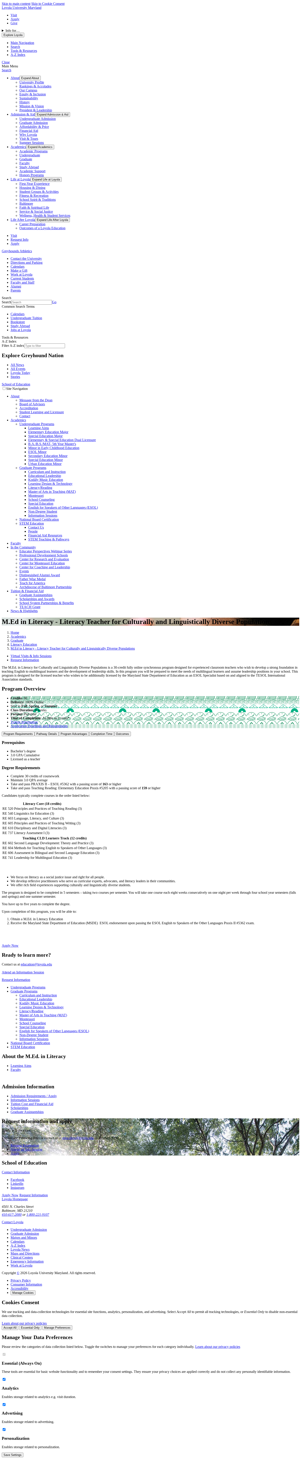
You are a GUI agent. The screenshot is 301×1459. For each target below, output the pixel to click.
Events (24, 571)
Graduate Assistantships (35, 595)
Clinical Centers (22, 1257)
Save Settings (13, 1455)
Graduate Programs (32, 468)
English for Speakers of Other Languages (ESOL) (63, 507)
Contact (24, 416)
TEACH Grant (29, 607)
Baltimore (26, 203)
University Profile (31, 82)
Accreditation (28, 408)
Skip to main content (16, 4)
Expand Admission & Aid (52, 114)
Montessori (36, 495)
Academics (18, 147)
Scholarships (19, 1108)
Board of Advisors (32, 404)
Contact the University (26, 258)
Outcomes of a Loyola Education (42, 228)
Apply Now (10, 945)
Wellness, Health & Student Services (44, 215)
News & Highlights (24, 611)
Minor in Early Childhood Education (53, 448)
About (15, 78)
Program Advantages (74, 734)
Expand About (30, 78)
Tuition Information (24, 722)
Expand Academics (40, 147)
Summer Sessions (31, 142)
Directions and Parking (27, 262)
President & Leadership (35, 110)
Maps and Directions (25, 1253)
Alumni (16, 286)
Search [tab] (15, 47)
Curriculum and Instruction (47, 472)
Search (6, 70)
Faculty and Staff (22, 282)
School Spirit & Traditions (37, 199)
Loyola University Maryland (21, 7)
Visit (14, 15)
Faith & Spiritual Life (34, 207)
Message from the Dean (35, 400)
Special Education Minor (45, 460)
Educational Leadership (44, 476)
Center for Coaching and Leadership (44, 567)
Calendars (17, 266)
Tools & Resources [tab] (24, 51)
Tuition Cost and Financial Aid (32, 1104)
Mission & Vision (31, 106)
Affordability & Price (34, 127)
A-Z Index (18, 1245)
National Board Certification (39, 519)
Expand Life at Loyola (46, 179)
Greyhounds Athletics (17, 251)
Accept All (10, 1327)
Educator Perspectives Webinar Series (45, 551)
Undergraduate (29, 155)
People (33, 531)
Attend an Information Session (23, 972)
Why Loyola (28, 135)
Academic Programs (33, 151)
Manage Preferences (57, 1327)
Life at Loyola (20, 179)
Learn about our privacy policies (24, 1323)
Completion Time (101, 734)
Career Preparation (32, 224)
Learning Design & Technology (50, 484)
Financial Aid (28, 131)
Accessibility (19, 1288)
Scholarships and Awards (36, 599)
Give (14, 23)
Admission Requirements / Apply (34, 1096)
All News (17, 365)
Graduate (25, 159)
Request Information (25, 660)
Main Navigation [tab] (22, 43)
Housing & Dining (32, 188)
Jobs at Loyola (21, 330)
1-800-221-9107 (37, 1214)
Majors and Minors (24, 1237)
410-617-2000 (12, 1214)
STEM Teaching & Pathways (48, 539)
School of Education (16, 384)
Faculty (24, 163)
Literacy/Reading (40, 487)
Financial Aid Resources (45, 535)
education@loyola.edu (36, 964)
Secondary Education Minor (47, 456)
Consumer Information (26, 1284)
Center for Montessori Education (42, 563)
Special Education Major (45, 436)
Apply (15, 19)
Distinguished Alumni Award (39, 575)
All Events (18, 369)
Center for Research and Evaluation (44, 559)
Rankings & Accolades (35, 86)
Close (6, 62)
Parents (16, 290)
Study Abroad (29, 167)
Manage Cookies (23, 1292)
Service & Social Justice (36, 211)
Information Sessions (42, 515)
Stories (15, 377)
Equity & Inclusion (32, 94)
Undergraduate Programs (36, 424)
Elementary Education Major (48, 432)
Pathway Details (46, 734)
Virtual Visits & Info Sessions (31, 656)
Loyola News (20, 1249)
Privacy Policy (21, 1280)
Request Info (19, 239)
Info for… (13, 30)
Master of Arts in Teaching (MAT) (52, 491)
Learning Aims (38, 428)
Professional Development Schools (43, 555)
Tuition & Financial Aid (27, 591)
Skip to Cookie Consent (48, 4)
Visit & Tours (28, 138)
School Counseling (41, 499)
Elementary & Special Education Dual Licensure (62, 440)
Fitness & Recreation (33, 195)
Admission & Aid (23, 114)
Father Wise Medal (32, 579)
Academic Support (32, 171)
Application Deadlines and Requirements (39, 726)
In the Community (23, 547)
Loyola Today (20, 373)
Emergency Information (27, 1261)
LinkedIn (17, 1184)
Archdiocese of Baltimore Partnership (45, 587)
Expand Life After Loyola (52, 220)
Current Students (22, 278)
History (24, 102)
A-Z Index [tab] (18, 55)
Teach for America (32, 583)
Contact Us (36, 527)
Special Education (40, 503)
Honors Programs (31, 175)
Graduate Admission (33, 123)
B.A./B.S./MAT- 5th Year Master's (52, 444)
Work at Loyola (21, 274)
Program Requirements (18, 734)
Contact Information (16, 1172)
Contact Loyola (12, 1222)
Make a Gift (19, 270)
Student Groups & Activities (39, 192)
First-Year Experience (34, 184)
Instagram (17, 1188)
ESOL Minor (37, 452)
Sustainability (28, 98)
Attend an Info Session (26, 1149)
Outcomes (122, 734)
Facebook (17, 1180)
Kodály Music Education (45, 480)
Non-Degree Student (42, 511)
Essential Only (30, 1327)
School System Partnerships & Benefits (46, 603)
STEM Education (31, 523)
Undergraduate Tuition (26, 318)
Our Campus (28, 90)
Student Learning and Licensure (41, 412)
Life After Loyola (23, 220)
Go (54, 302)
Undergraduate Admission (37, 119)
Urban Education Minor (44, 464)
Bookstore (18, 322)
